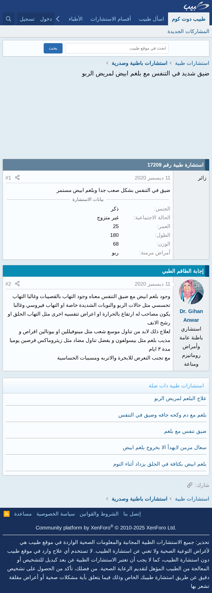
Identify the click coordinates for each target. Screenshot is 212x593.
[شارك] (17, 178)
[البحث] (8, 18)
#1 (8, 178)
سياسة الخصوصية (55, 514)
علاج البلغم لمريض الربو (180, 398)
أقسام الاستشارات (110, 19)
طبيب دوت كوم (189, 19)
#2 (8, 284)
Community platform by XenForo (106, 527)
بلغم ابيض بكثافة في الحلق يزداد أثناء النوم (160, 464)
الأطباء (76, 19)
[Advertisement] (106, 120)
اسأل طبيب (151, 19)
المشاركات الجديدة (188, 31)
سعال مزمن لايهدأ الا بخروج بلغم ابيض (165, 447)
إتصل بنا (132, 514)
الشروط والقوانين (99, 514)
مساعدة (23, 514)
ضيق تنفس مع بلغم (185, 431)
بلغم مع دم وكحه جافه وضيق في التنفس (162, 415)
